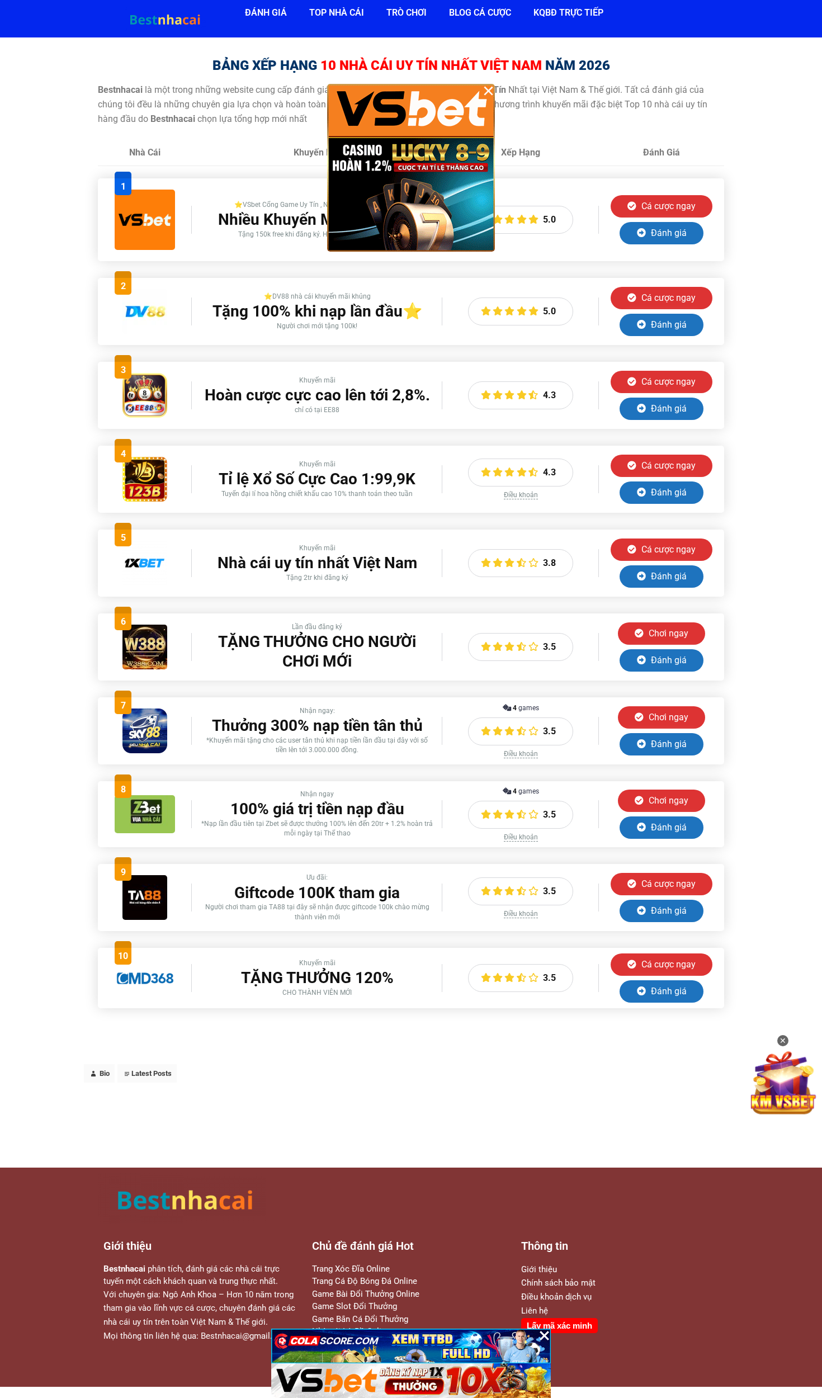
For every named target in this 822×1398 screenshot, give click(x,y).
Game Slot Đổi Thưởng (354, 1306)
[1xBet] (144, 582)
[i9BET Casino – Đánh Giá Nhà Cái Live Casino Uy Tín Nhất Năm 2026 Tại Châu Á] (145, 247)
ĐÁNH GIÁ (266, 12)
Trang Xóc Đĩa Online (351, 1269)
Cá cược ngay (667, 206)
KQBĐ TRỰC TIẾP (568, 12)
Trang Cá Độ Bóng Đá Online (364, 1281)
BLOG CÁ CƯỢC (480, 12)
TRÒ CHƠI (406, 12)
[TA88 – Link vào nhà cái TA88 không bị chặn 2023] (144, 916)
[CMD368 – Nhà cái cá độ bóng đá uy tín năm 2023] (145, 983)
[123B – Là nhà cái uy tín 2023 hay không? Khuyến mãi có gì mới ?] (144, 498)
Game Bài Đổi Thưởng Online (365, 1294)
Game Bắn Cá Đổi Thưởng (360, 1319)
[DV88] (144, 330)
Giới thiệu (539, 1269)
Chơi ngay (667, 633)
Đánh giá (668, 233)
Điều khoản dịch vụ (556, 1297)
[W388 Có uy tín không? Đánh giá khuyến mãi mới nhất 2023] (144, 666)
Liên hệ (534, 1311)
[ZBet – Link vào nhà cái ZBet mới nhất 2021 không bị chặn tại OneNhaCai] (145, 830)
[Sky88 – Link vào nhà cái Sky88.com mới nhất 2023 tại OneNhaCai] (144, 750)
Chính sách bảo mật (558, 1283)
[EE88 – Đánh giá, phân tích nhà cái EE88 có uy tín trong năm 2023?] (144, 414)
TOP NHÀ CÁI (336, 12)
